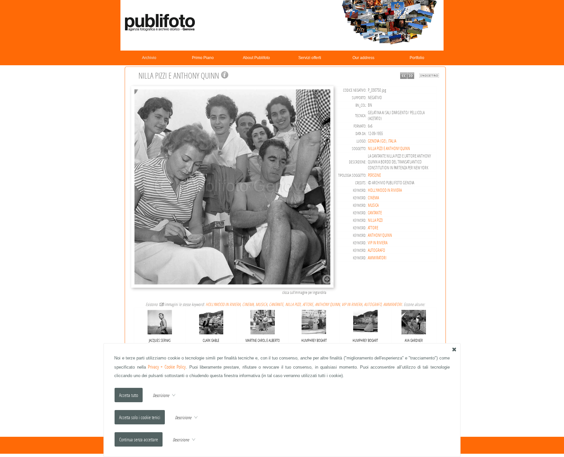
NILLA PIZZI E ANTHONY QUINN (389, 148)
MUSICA (373, 205)
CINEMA (373, 198)
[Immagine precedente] (403, 77)
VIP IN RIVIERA (377, 243)
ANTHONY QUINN (380, 235)
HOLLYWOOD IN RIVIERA (385, 190)
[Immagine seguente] (410, 77)
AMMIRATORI (377, 258)
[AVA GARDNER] (413, 320)
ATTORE (373, 228)
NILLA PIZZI (375, 220)
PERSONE (374, 175)
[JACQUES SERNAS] (160, 320)
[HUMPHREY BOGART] (314, 320)
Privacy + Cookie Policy (167, 367)
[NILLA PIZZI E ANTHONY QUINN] (233, 287)
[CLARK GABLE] (211, 320)
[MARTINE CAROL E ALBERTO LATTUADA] (262, 320)
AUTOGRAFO (376, 250)
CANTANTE (375, 213)
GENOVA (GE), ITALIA (382, 141)
